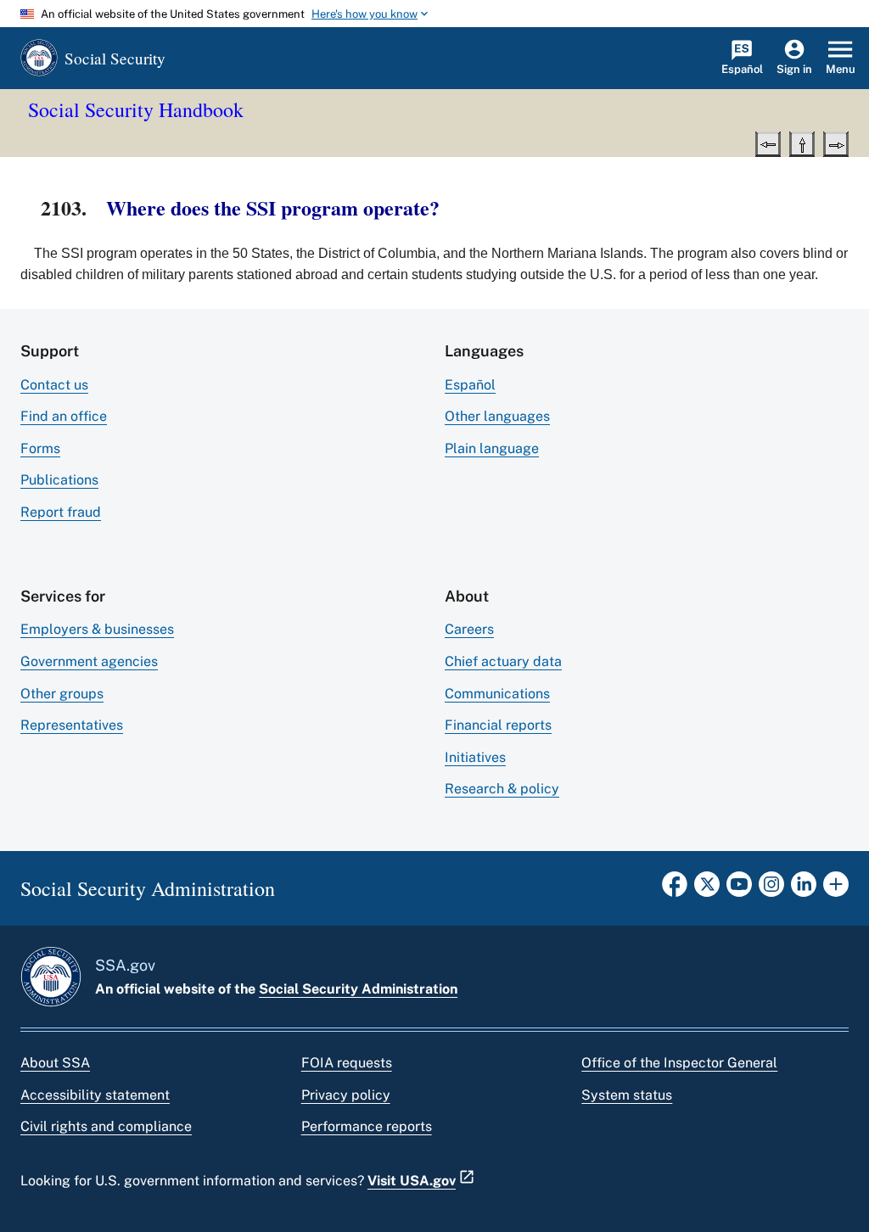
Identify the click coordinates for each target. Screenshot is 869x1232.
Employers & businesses (97, 629)
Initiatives (475, 757)
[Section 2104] (836, 142)
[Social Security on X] (707, 889)
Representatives (71, 725)
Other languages (497, 416)
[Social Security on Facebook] (674, 889)
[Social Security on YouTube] (739, 889)
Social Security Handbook (136, 109)
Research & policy (502, 789)
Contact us (54, 385)
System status (626, 1095)
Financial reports (498, 725)
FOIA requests (346, 1063)
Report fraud (60, 512)
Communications (497, 694)
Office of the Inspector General (679, 1063)
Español (470, 385)
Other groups (62, 694)
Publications (59, 480)
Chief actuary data (503, 661)
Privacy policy (345, 1095)
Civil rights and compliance (106, 1126)
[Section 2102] (768, 142)
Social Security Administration (358, 989)
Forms (40, 448)
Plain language (492, 448)
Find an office (63, 416)
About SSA (55, 1063)
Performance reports (366, 1126)
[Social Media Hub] (836, 889)
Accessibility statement (95, 1095)
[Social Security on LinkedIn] (803, 889)
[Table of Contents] (802, 142)
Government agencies (89, 661)
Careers (469, 629)
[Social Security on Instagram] (771, 889)
